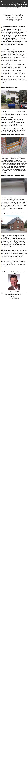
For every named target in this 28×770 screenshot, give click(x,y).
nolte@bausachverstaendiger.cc (14, 19)
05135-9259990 (14, 17)
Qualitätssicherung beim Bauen (8, 51)
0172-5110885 (15, 20)
